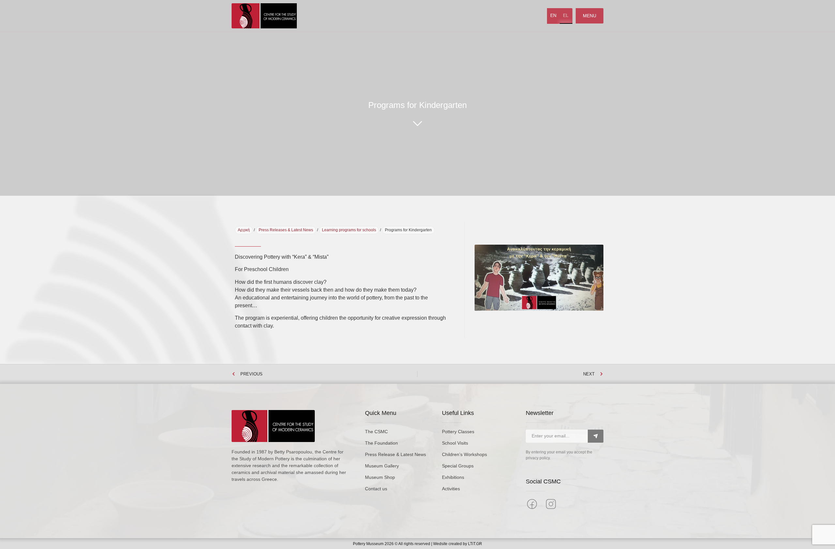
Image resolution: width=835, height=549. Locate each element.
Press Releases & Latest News (286, 230)
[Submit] (595, 436)
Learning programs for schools (349, 230)
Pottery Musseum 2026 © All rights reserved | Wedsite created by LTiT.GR (417, 543)
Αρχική (244, 230)
